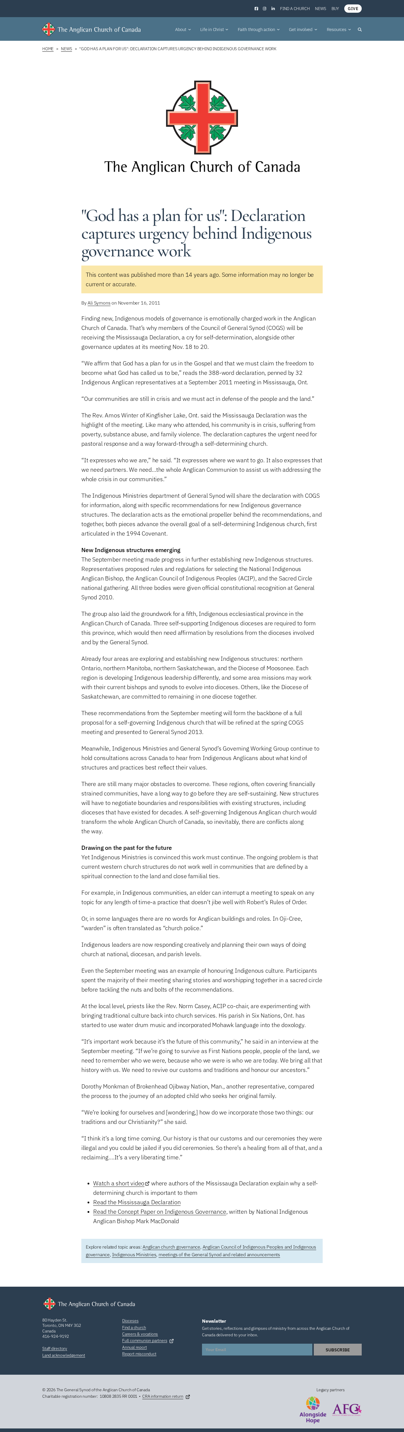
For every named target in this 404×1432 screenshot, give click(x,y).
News (320, 8)
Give (353, 8)
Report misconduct (139, 1353)
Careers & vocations (140, 1334)
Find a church (295, 8)
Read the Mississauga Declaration (137, 1202)
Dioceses (130, 1320)
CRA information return (162, 1396)
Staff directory (54, 1348)
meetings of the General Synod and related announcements (219, 1254)
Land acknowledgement (63, 1355)
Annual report (134, 1347)
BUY (335, 8)
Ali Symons (99, 303)
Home (48, 48)
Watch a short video (118, 1183)
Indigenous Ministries (134, 1254)
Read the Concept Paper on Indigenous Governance (159, 1211)
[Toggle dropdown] (189, 29)
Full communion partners (144, 1340)
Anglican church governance (171, 1247)
